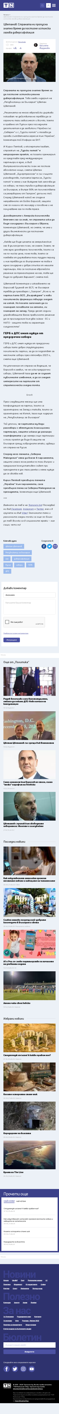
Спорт (15, 1289)
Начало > (6, 15)
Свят (22, 1280)
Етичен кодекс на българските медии (17, 1329)
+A (14, 48)
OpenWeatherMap (22, 1401)
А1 (46, 1280)
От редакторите (31, 1284)
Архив (25, 1303)
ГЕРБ (30, 565)
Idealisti (14, 1280)
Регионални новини (35, 1280)
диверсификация (21, 558)
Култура (6, 1289)
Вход (48, 5)
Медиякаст (18, 1284)
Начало (6, 1280)
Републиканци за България (17, 552)
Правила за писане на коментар (15, 633)
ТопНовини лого (8, 5)
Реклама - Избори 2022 (30, 1321)
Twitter (15, 1369)
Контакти (37, 1317)
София (43, 1284)
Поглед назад (37, 1289)
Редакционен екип (24, 1317)
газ (7, 558)
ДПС (7, 571)
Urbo (17, 1321)
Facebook (6, 1369)
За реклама (7, 1321)
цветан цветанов (13, 546)
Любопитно (25, 1289)
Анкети (16, 1303)
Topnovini (7, 1386)
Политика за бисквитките (12, 1325)
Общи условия (31, 1325)
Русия (8, 565)
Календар (7, 1303)
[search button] (42, 5)
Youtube (32, 1369)
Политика (6, 1284)
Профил (33, 1303)
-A (20, 48)
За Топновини (8, 1317)
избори (19, 565)
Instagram (23, 1369)
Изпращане (12, 640)
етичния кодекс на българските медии (28, 1389)
